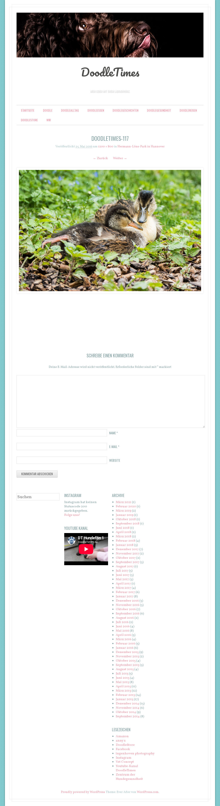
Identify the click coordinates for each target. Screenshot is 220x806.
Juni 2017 (122, 575)
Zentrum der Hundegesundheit (129, 777)
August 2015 (125, 669)
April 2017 (123, 583)
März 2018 (123, 536)
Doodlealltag (70, 110)
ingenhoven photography (135, 753)
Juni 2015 (122, 678)
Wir (48, 120)
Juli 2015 (122, 673)
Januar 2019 (124, 515)
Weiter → (120, 158)
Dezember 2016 (127, 601)
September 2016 (127, 613)
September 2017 (127, 562)
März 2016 (123, 639)
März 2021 (123, 502)
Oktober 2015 (126, 661)
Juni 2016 (123, 626)
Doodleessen (95, 110)
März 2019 (123, 511)
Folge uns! (72, 515)
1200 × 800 (105, 147)
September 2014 (128, 716)
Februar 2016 (125, 643)
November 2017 (127, 553)
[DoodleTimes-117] (110, 230)
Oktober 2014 (126, 712)
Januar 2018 (124, 545)
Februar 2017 (125, 592)
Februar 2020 (126, 506)
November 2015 (127, 656)
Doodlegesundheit (159, 110)
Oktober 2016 (126, 609)
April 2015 (123, 686)
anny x (121, 741)
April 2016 (123, 635)
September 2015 (127, 665)
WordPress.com (148, 792)
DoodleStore (29, 120)
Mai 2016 (122, 631)
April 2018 (123, 532)
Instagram (123, 758)
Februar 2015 (125, 695)
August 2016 (125, 618)
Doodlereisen (188, 110)
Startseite (27, 110)
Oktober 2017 (126, 558)
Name (113, 432)
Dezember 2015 (127, 652)
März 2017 (123, 588)
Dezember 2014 (127, 703)
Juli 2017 (122, 571)
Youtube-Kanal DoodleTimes (127, 768)
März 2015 (123, 691)
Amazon (122, 736)
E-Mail (114, 446)
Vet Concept (125, 762)
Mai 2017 (122, 579)
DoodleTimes (110, 72)
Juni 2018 (123, 528)
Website (114, 460)
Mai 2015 (122, 682)
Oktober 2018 (126, 519)
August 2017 (125, 566)
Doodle (47, 110)
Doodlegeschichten (125, 110)
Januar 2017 (124, 596)
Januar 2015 (124, 699)
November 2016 (127, 605)
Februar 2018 (125, 541)
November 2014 (127, 708)
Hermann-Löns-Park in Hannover (141, 147)
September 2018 (127, 523)
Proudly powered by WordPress (83, 792)
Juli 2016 (122, 622)
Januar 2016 (124, 648)
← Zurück (100, 158)
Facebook (123, 749)
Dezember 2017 (127, 549)
